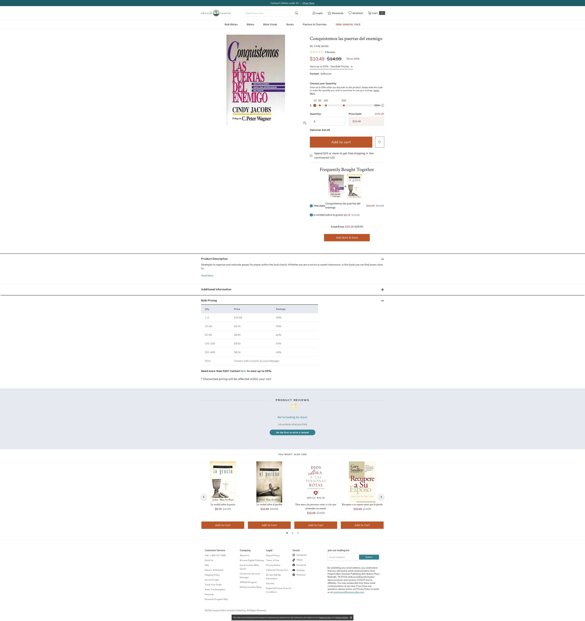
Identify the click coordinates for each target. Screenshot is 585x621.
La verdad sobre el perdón (269, 504)
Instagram (301, 555)
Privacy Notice (273, 565)
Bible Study (270, 24)
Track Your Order (213, 584)
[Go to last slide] (204, 497)
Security (270, 583)
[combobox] (272, 13)
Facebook (301, 565)
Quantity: (315, 113)
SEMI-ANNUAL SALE (348, 24)
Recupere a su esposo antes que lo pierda (362, 504)
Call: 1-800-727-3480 (215, 555)
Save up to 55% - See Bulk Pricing (329, 66)
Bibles (250, 24)
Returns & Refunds (214, 570)
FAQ (207, 565)
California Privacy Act (276, 570)
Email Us (209, 560)
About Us (244, 555)
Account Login (212, 579)
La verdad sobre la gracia (328, 214)
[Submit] (296, 13)
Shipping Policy (212, 575)
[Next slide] (381, 497)
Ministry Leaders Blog (250, 587)
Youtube (300, 570)
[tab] (287, 533)
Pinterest (300, 574)
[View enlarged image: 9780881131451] (255, 79)
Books (290, 24)
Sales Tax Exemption (215, 589)
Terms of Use (272, 560)
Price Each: (355, 113)
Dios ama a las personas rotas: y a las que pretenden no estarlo (315, 506)
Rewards (209, 594)
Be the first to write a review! (292, 432)
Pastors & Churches (315, 24)
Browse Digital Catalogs (252, 560)
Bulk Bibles (231, 24)
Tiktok (299, 559)
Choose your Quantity (323, 83)
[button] (379, 142)
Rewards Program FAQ (216, 599)
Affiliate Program (248, 582)
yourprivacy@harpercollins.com (348, 592)
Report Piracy (273, 555)
